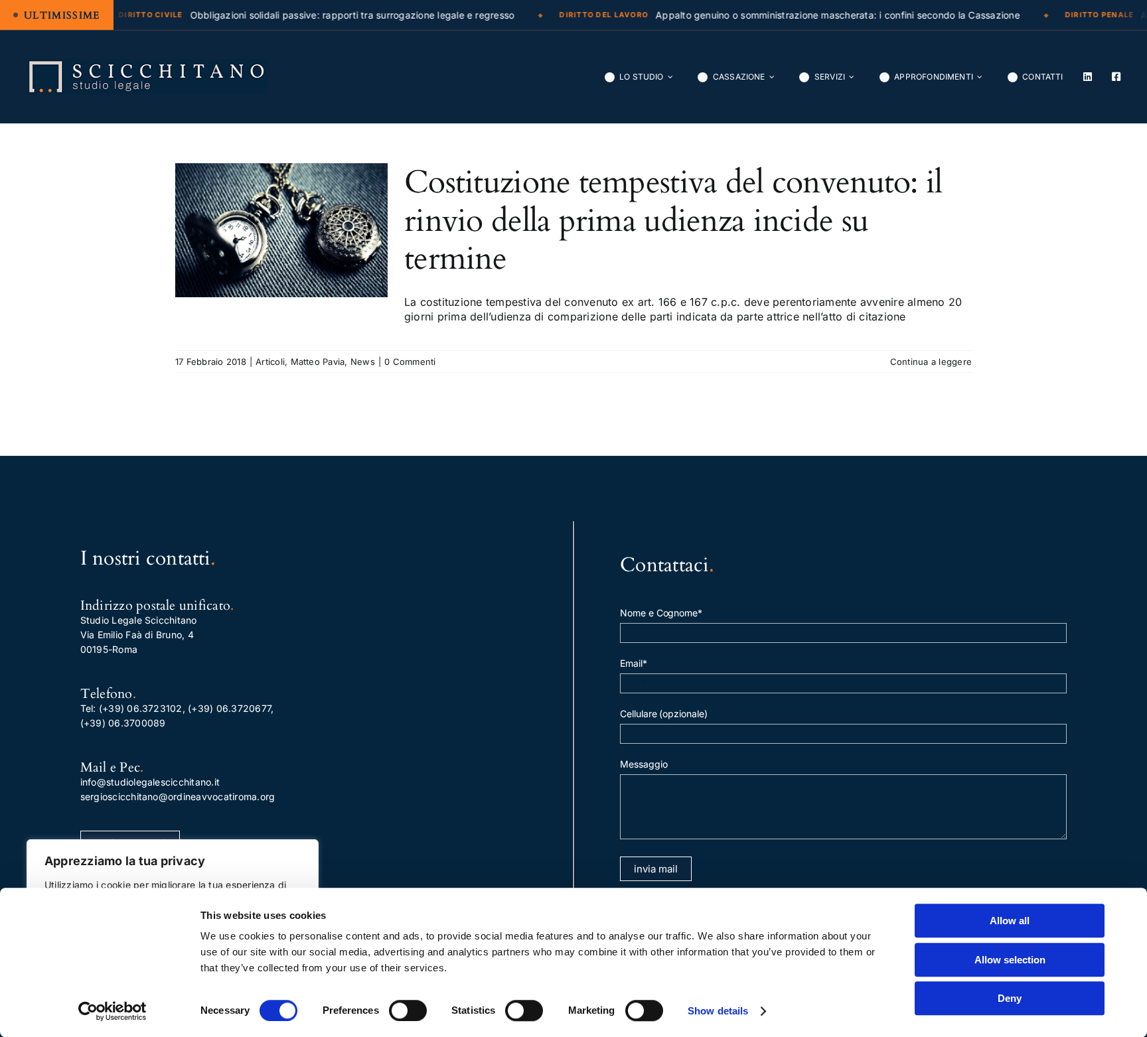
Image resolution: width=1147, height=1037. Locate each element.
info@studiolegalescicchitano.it (150, 782)
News (362, 361)
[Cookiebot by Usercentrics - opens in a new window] (112, 1011)
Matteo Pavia (318, 361)
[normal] (147, 64)
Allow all (1010, 920)
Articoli (270, 361)
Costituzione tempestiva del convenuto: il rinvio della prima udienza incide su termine (673, 220)
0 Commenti (409, 361)
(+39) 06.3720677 (229, 708)
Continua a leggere (931, 361)
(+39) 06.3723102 (141, 708)
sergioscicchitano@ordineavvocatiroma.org (177, 796)
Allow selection (1009, 959)
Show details (718, 1010)
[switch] (408, 1010)
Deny (1010, 998)
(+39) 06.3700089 (123, 722)
